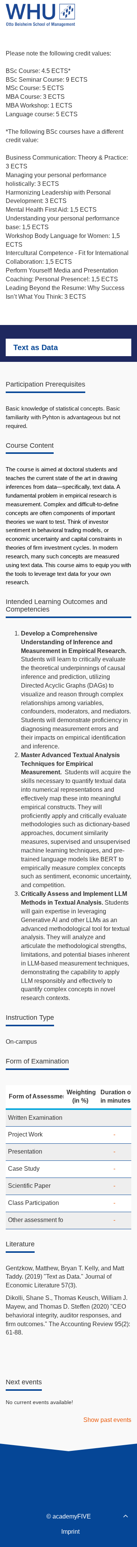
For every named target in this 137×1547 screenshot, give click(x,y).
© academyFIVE (68, 1516)
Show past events (107, 1420)
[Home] (40, 15)
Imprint (70, 1531)
